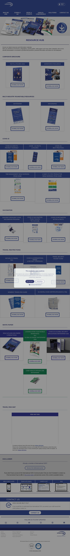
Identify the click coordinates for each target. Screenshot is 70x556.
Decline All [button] (40, 281)
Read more (38, 277)
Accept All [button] (30, 281)
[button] (35, 278)
